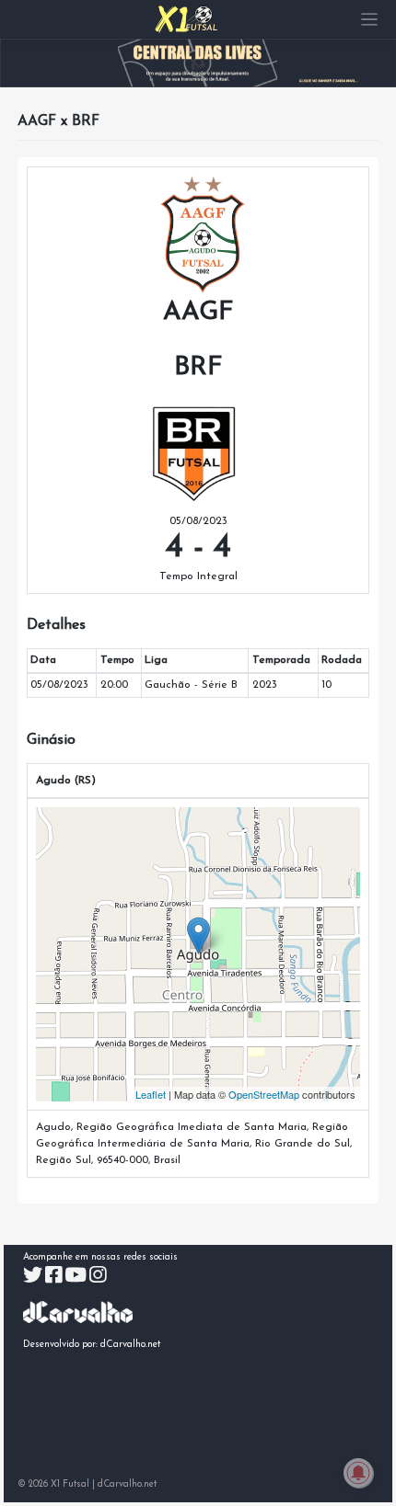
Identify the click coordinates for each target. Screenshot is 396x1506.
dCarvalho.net (130, 1345)
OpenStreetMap (263, 1094)
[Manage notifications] (358, 1473)
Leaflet (150, 1094)
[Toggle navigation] (370, 19)
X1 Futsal (70, 1484)
